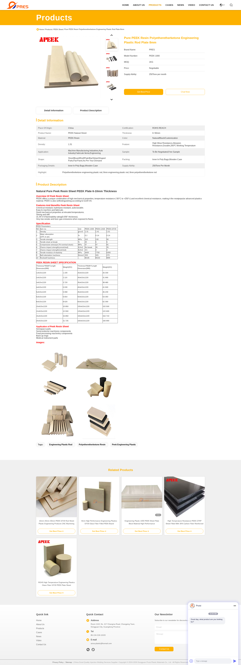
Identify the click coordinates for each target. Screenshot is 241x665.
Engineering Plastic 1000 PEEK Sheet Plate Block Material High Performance (142, 522)
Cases (39, 632)
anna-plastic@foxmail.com (101, 643)
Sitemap (68, 662)
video (191, 5)
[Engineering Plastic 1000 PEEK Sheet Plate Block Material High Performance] (142, 497)
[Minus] (234, 605)
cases (169, 5)
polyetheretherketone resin (92, 445)
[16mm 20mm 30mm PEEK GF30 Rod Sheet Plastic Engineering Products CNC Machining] (56, 497)
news (180, 5)
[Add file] (191, 661)
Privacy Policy (57, 662)
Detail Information (53, 110)
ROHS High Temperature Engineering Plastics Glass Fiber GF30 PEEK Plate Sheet (56, 583)
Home (125, 5)
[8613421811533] (93, 650)
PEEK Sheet (58, 29)
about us (139, 5)
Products (48, 29)
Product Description (91, 110)
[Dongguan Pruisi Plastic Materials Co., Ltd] (17, 5)
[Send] (235, 661)
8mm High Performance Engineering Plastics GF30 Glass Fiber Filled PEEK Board (99, 522)
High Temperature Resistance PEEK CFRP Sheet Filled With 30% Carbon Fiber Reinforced (184, 522)
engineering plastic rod (60, 445)
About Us (40, 624)
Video (38, 640)
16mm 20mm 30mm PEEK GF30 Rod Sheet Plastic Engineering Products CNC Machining (56, 522)
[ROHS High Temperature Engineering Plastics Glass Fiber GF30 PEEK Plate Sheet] (56, 558)
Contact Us (41, 644)
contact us (206, 5)
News (38, 636)
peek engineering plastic (124, 445)
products (155, 5)
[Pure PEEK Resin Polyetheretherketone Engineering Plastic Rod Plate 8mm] (69, 67)
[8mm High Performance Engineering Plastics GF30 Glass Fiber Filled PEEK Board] (99, 497)
